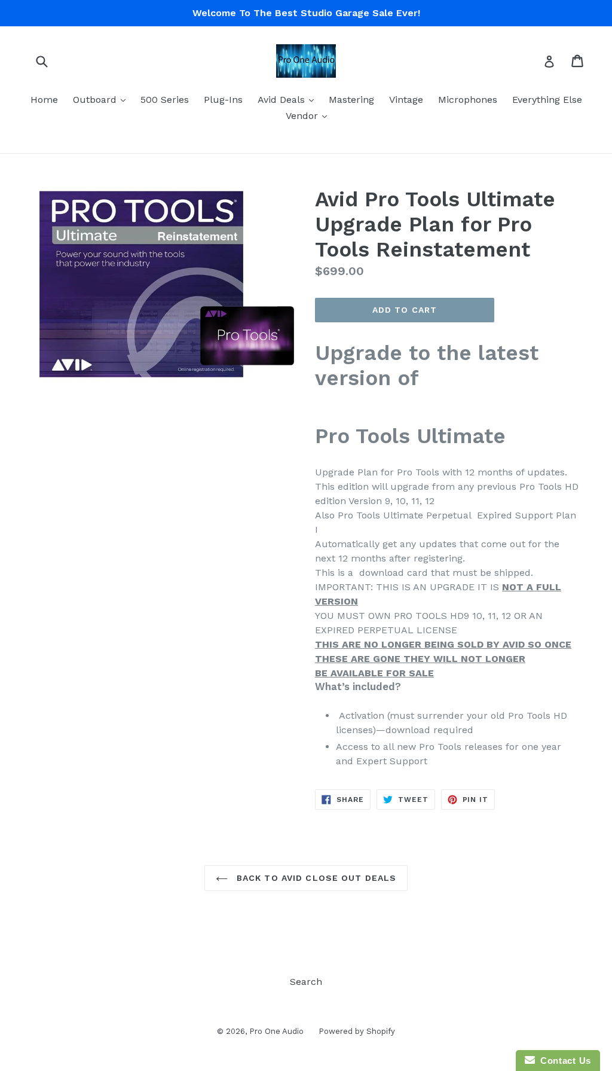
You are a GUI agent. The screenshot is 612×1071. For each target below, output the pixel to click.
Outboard (102, 99)
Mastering (351, 99)
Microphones (467, 99)
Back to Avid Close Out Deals (315, 878)
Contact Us (563, 1060)
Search (306, 981)
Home (44, 99)
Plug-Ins (223, 99)
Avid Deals (289, 99)
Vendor (309, 115)
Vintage (406, 99)
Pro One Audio (276, 1031)
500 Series (164, 99)
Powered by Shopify (357, 1031)
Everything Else (547, 99)
